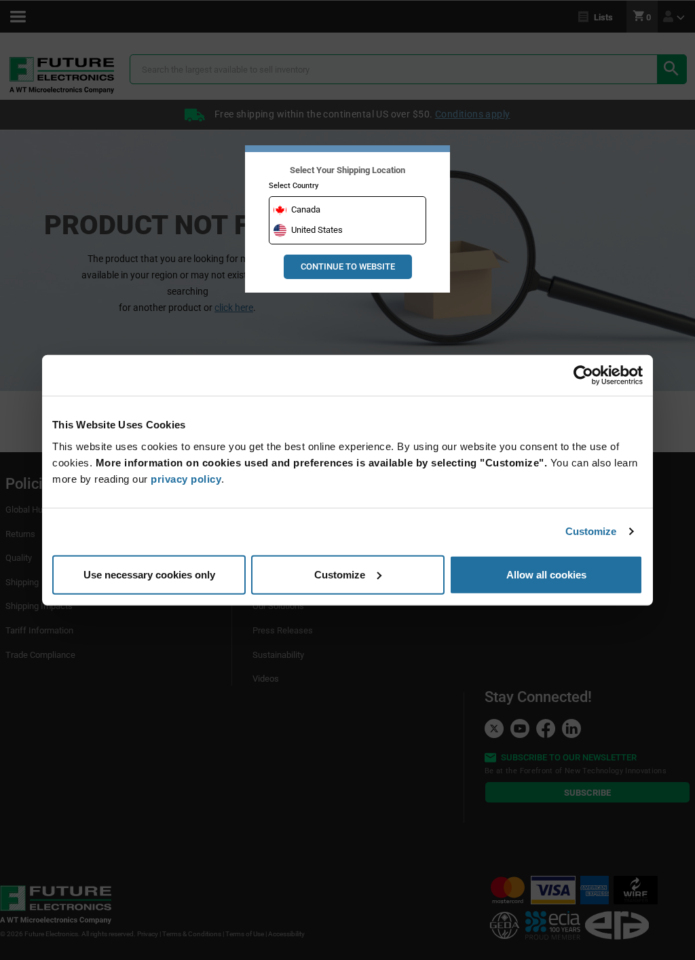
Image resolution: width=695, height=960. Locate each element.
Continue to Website (348, 266)
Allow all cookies (546, 574)
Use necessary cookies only (149, 574)
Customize (591, 531)
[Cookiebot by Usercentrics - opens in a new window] (583, 375)
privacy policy (186, 478)
